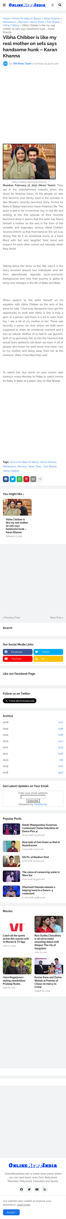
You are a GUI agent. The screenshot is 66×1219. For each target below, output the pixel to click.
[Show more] (40, 479)
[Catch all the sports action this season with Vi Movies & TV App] (17, 924)
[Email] (33, 479)
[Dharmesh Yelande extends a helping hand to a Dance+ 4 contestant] (11, 891)
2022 (33, 747)
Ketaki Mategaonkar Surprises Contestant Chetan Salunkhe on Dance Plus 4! (40, 828)
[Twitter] (13, 479)
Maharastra (9, 466)
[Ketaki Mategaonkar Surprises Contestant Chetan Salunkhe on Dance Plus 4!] (11, 829)
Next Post (55, 617)
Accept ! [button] (11, 1212)
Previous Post (12, 617)
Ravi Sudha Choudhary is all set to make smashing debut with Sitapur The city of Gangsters (47, 942)
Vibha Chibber (11, 470)
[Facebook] (6, 479)
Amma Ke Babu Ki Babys (24, 462)
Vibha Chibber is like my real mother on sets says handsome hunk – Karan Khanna (17, 526)
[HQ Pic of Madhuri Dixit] (11, 861)
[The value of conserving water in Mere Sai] (11, 876)
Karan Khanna (48, 462)
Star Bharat (49, 466)
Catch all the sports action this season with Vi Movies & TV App (16, 938)
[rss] (45, 1190)
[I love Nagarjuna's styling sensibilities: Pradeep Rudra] (17, 966)
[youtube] (37, 1190)
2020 (33, 760)
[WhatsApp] (20, 479)
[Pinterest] (26, 479)
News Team (35, 466)
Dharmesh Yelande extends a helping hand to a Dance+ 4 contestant (38, 890)
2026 (33, 722)
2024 (33, 734)
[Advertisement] (33, 103)
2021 (33, 753)
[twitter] (29, 1190)
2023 (33, 741)
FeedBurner (40, 804)
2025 (33, 728)
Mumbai (22, 466)
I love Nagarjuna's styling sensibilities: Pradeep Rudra (14, 980)
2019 (33, 766)
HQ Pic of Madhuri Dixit (35, 857)
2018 (33, 772)
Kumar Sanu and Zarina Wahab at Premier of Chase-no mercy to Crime (48, 982)
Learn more (23, 1204)
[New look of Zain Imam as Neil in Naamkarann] (11, 846)
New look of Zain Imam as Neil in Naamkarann (41, 844)
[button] (4, 5)
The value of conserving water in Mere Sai (41, 874)
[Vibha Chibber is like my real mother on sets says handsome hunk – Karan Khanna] (17, 507)
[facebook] (21, 1190)
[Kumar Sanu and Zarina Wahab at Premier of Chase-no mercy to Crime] (48, 966)
